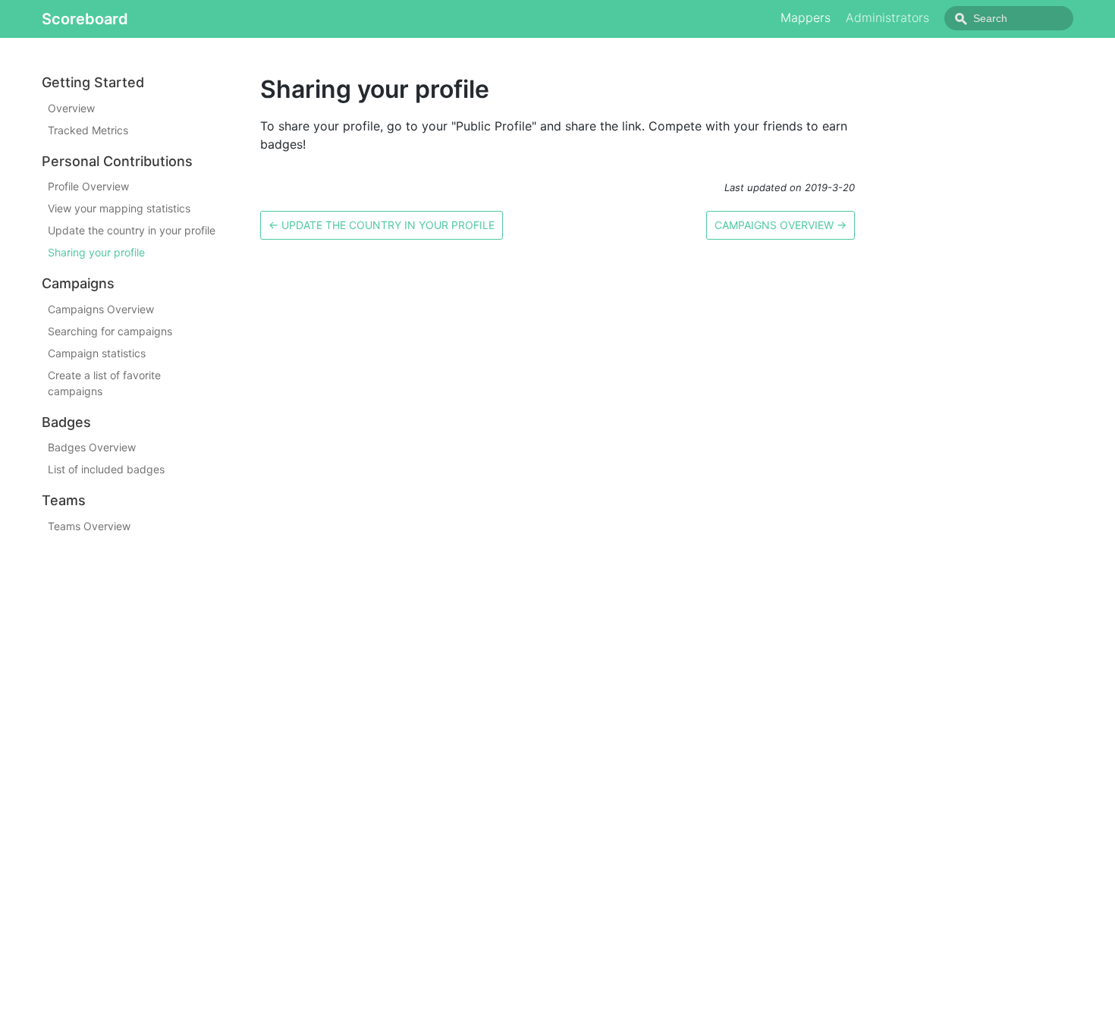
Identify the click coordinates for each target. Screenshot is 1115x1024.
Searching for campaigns (110, 331)
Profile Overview (88, 186)
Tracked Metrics (88, 130)
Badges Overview (92, 447)
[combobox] (1008, 18)
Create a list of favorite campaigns (104, 383)
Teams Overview (89, 526)
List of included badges (106, 469)
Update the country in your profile (131, 230)
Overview (71, 108)
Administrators (887, 17)
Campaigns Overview (101, 309)
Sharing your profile (96, 252)
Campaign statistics (97, 353)
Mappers (805, 17)
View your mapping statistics (119, 208)
